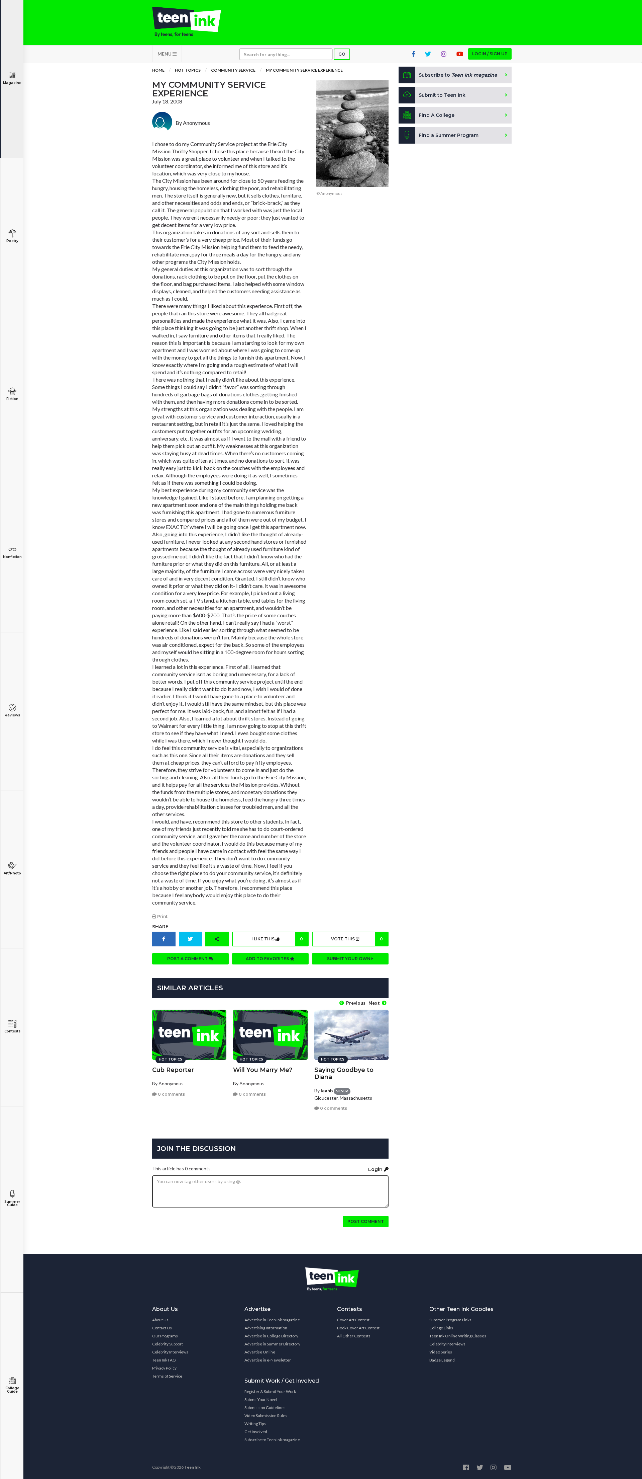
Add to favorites (268, 958)
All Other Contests (353, 1335)
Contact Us (162, 1327)
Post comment (365, 1221)
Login (376, 1169)
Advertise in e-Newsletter (267, 1360)
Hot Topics (188, 70)
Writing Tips (255, 1423)
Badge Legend (442, 1360)
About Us (160, 1319)
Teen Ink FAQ (164, 1360)
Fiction (12, 399)
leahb (327, 1090)
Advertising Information (265, 1327)
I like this (277, 938)
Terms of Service (167, 1376)
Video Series (440, 1351)
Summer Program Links (450, 1319)
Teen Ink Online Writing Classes (457, 1335)
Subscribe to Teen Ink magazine (272, 1439)
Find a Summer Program (448, 135)
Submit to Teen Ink (442, 95)
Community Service (233, 70)
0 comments (171, 1094)
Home (158, 70)
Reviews (12, 715)
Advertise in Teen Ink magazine (272, 1319)
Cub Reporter (173, 1070)
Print (162, 916)
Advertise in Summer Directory (272, 1343)
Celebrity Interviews (170, 1351)
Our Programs (165, 1335)
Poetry (12, 241)
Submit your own (349, 958)
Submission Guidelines (265, 1407)
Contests (12, 1031)
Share (160, 927)
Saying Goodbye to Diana (343, 1073)
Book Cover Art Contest (358, 1327)
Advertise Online (259, 1351)
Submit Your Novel (260, 1399)
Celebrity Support (167, 1343)
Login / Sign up (490, 53)
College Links (441, 1327)
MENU (165, 54)
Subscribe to (458, 75)
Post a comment (188, 958)
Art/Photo (12, 873)
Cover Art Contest (353, 1319)
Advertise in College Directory (271, 1335)
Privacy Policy (164, 1368)
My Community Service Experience (304, 70)
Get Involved (255, 1431)
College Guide (12, 1390)
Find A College (436, 115)
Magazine (12, 83)
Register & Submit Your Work (270, 1391)
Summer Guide (12, 1203)
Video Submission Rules (265, 1415)
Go (341, 54)
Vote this (357, 938)
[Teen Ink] (193, 22)
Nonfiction (12, 557)
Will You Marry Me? (262, 1070)
